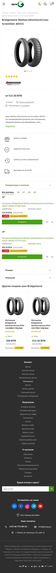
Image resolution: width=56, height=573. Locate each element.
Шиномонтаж (28, 429)
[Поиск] (45, 4)
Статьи (28, 461)
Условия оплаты (28, 407)
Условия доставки (28, 410)
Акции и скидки (20, 138)
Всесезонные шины (28, 378)
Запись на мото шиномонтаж (26, 159)
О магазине (28, 449)
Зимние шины (28, 370)
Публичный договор (28, 469)
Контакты (28, 476)
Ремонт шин (28, 432)
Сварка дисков (28, 443)
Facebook (20, 506)
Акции (28, 421)
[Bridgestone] (25, 83)
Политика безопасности (28, 465)
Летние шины (28, 374)
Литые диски (28, 389)
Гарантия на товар (28, 414)
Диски (28, 385)
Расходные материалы (28, 396)
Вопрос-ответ (28, 425)
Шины (28, 367)
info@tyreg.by (44, 527)
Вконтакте (14, 506)
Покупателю (28, 402)
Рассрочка (28, 418)
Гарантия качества (22, 149)
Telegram (33, 506)
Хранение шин (28, 436)
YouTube (40, 506)
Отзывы (28, 472)
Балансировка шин (28, 440)
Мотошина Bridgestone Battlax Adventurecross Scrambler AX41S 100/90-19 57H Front (28, 239)
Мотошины (28, 381)
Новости (28, 458)
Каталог (28, 362)
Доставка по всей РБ (23, 170)
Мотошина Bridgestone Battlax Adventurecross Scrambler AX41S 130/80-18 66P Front (28, 204)
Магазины (28, 454)
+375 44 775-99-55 (18, 526)
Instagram (27, 506)
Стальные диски (28, 392)
